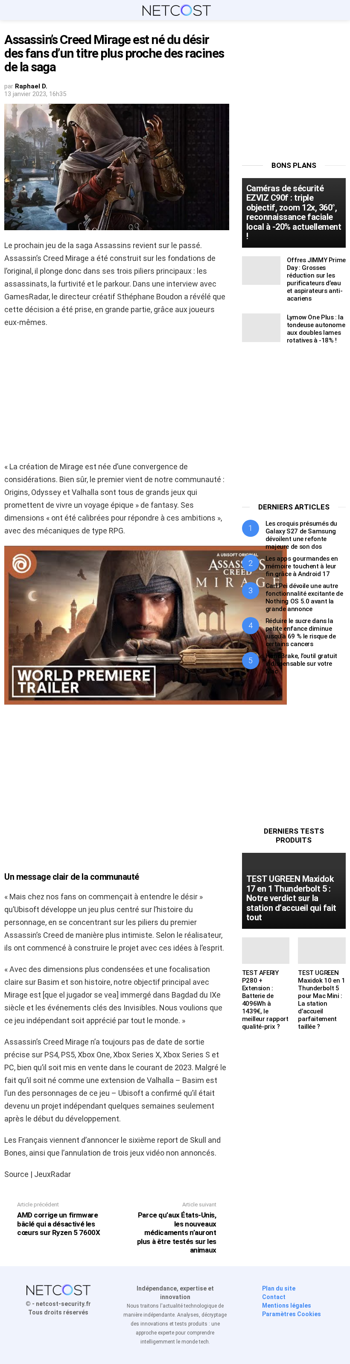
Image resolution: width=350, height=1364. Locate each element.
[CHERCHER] (340, 10)
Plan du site (278, 1288)
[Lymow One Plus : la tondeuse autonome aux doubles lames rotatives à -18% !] (261, 327)
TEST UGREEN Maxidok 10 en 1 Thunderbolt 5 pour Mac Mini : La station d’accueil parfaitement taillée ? (321, 999)
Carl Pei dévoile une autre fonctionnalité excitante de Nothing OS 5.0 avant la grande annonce (304, 597)
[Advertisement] (116, 397)
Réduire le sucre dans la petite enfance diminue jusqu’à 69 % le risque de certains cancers (300, 632)
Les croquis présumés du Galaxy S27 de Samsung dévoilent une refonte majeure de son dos (301, 535)
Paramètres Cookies (291, 1314)
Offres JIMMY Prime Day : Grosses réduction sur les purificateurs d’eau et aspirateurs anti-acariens (316, 279)
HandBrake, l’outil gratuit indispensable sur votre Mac (301, 663)
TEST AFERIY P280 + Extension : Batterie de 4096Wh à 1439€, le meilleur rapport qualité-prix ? (265, 999)
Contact (274, 1297)
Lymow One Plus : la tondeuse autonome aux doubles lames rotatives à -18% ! (316, 328)
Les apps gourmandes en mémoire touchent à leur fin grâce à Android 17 (301, 566)
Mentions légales (286, 1305)
